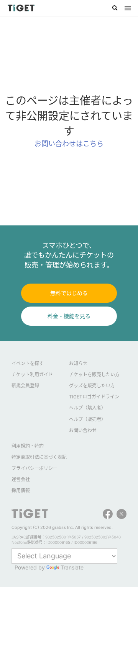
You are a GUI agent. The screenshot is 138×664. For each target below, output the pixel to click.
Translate (72, 567)
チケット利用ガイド (32, 374)
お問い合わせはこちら (69, 144)
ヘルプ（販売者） (87, 419)
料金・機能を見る (69, 316)
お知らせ (78, 363)
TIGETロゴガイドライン (94, 397)
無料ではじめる (69, 293)
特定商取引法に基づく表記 (39, 457)
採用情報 (21, 490)
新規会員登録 (25, 385)
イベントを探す (28, 363)
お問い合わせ (83, 430)
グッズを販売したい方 (92, 385)
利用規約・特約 (28, 446)
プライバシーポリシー (35, 468)
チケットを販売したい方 (94, 374)
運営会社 (21, 479)
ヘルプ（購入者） (87, 408)
